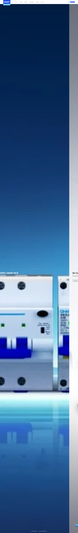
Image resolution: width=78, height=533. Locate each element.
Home (16, 2)
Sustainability (32, 2)
